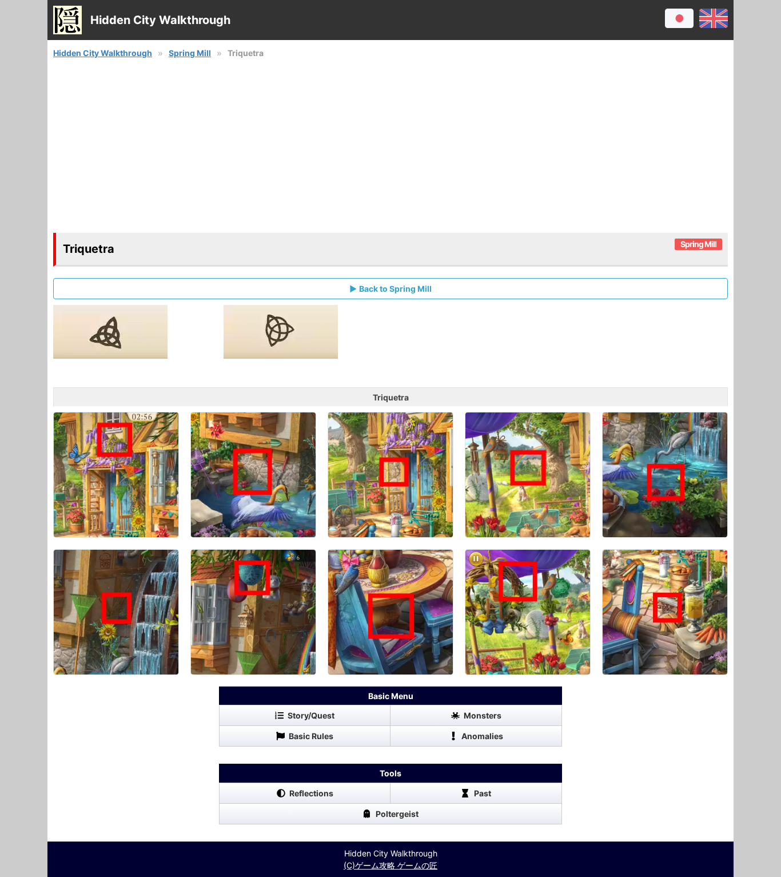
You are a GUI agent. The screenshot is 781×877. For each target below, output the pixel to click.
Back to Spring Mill (395, 288)
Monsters (482, 715)
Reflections (311, 793)
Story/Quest (311, 715)
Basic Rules (311, 736)
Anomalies (482, 736)
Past (482, 793)
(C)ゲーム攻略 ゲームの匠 (390, 865)
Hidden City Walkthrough (102, 53)
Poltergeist (397, 814)
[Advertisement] (390, 146)
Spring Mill (190, 53)
